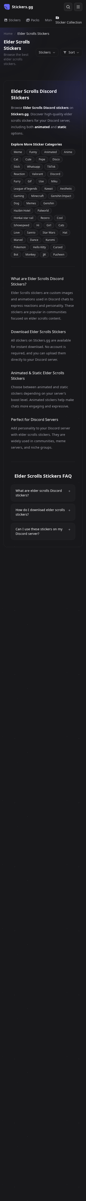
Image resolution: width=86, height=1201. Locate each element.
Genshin (48, 203)
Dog (16, 203)
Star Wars (49, 232)
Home (8, 33)
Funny (33, 152)
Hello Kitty (39, 247)
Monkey (30, 254)
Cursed (57, 247)
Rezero (45, 218)
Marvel (18, 240)
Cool (60, 218)
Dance (34, 240)
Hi (37, 225)
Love (17, 232)
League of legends (25, 189)
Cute (28, 159)
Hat (65, 232)
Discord (55, 174)
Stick (17, 167)
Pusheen (58, 254)
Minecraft (37, 196)
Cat (16, 159)
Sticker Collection (68, 22)
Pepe (42, 159)
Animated (50, 152)
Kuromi (50, 240)
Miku (54, 181)
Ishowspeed (21, 225)
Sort (72, 52)
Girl (49, 225)
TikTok (51, 167)
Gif (29, 181)
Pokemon (20, 247)
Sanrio (31, 232)
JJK (44, 254)
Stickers (14, 20)
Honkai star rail (23, 218)
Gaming (19, 196)
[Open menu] (78, 7)
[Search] (68, 7)
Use (41, 181)
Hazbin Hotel (22, 211)
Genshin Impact (61, 196)
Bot (16, 254)
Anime (68, 152)
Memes (31, 203)
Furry (17, 181)
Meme (18, 152)
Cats (61, 225)
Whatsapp (33, 167)
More (49, 20)
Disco (56, 159)
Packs (34, 20)
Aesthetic (66, 189)
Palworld (43, 211)
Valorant (37, 174)
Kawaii (48, 189)
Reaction (19, 174)
